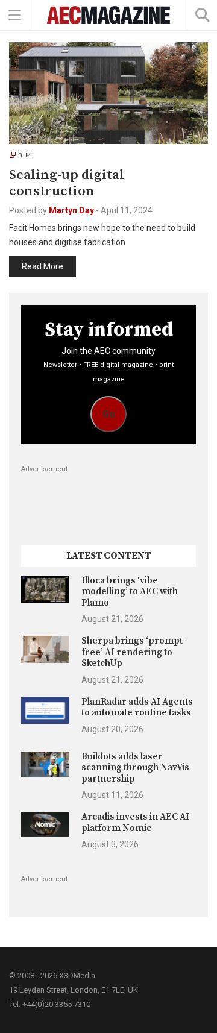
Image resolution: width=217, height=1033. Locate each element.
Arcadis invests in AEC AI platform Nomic (135, 822)
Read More (42, 266)
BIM (24, 155)
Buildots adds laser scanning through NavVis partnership (135, 768)
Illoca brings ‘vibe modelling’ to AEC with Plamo (129, 592)
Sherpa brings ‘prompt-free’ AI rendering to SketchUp (133, 652)
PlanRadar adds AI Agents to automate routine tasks (137, 707)
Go (108, 413)
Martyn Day (71, 210)
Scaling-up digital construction (66, 183)
